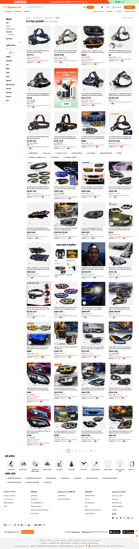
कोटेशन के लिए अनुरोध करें (64, 499)
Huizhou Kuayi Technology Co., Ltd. (91, 103)
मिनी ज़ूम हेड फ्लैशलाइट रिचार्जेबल (110, 478)
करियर (5, 506)
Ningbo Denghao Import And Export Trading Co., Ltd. (39, 146)
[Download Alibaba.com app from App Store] (115, 532)
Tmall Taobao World (60, 540)
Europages (97, 540)
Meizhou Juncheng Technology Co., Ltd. (38, 105)
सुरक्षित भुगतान (34, 495)
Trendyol (89, 540)
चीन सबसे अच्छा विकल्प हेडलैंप (32, 482)
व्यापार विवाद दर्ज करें (89, 503)
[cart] (108, 7)
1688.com (50, 540)
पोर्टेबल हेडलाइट (78, 478)
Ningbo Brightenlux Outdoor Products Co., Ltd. (121, 59)
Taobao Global (77, 540)
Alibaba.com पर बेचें (117, 495)
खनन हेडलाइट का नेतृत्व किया (70, 157)
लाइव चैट (87, 499)
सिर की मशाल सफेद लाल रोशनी (14, 482)
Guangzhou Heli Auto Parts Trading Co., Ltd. (121, 276)
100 (91, 450)
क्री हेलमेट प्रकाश (65, 478)
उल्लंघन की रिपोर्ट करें (90, 513)
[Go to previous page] (64, 451)
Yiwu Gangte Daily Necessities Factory (120, 102)
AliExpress (43, 540)
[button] (84, 7)
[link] (136, 531)
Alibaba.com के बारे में (10, 491)
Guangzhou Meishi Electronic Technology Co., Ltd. (93, 145)
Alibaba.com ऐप (86, 532)
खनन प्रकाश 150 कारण (62, 153)
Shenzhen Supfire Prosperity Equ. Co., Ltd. (121, 145)
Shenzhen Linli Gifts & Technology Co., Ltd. (93, 276)
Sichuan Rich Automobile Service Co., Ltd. (93, 315)
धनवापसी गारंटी (34, 499)
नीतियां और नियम (35, 513)
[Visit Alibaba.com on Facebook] (113, 518)
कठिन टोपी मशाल (55, 157)
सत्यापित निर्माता (61, 495)
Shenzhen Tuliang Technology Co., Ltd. (65, 146)
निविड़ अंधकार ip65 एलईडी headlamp (37, 157)
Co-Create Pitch (8, 499)
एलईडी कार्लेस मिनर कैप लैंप (106, 153)
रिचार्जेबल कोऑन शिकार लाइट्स (14, 478)
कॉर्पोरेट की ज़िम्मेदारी (8, 503)
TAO (84, 540)
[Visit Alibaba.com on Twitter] (121, 518)
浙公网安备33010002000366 (100, 546)
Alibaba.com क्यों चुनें (9, 495)
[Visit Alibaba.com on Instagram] (124, 518)
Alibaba (28, 18)
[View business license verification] (86, 546)
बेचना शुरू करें (115, 499)
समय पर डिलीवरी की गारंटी (37, 503)
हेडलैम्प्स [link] (58, 18)
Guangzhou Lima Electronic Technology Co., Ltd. (121, 236)
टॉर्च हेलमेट (119, 153)
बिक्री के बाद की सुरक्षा (36, 506)
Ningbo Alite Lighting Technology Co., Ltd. (39, 60)
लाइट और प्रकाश (37, 18)
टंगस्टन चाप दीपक (91, 153)
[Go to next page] (95, 451)
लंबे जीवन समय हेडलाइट (77, 153)
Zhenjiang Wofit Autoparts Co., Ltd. (119, 195)
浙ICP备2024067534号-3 (117, 546)
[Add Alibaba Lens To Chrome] (27, 532)
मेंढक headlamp (47, 153)
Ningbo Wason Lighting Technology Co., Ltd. (66, 60)
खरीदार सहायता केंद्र (90, 495)
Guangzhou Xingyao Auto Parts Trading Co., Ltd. (66, 315)
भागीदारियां (114, 510)
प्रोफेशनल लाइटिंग (48, 18)
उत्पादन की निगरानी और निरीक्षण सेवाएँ (39, 510)
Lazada (70, 540)
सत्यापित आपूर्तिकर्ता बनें (117, 506)
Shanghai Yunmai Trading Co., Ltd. (36, 236)
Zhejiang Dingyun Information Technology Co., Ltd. (121, 315)
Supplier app (76, 532)
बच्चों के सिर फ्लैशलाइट (51, 478)
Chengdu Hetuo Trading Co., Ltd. (91, 195)
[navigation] (14, 234)
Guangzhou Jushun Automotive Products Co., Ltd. (66, 236)
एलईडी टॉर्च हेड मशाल (33, 153)
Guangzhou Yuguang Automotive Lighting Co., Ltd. (66, 196)
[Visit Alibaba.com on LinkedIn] (117, 518)
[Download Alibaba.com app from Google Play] (128, 532)
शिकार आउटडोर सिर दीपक (92, 478)
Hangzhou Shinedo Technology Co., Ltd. (38, 195)
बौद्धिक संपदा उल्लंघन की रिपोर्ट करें (93, 510)
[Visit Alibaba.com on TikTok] (132, 518)
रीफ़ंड (86, 506)
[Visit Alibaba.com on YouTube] (128, 518)
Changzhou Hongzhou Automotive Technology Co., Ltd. (93, 236)
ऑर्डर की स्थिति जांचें (117, 503)
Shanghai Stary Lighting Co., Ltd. (36, 315)
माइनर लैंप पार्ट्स (47, 482)
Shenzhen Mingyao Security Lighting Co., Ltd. (39, 276)
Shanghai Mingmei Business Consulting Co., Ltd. (93, 62)
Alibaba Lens (11, 532)
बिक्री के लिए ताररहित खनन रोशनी (34, 478)
